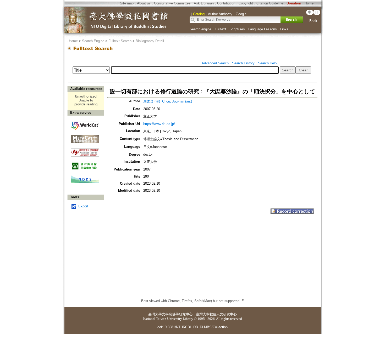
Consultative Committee (172, 3)
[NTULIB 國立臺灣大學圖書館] (85, 150)
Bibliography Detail (150, 41)
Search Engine (93, 41)
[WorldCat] (85, 124)
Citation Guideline (269, 3)
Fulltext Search (119, 41)
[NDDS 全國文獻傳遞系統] (85, 182)
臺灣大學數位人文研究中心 (216, 314)
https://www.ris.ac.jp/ (159, 124)
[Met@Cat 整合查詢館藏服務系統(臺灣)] (85, 137)
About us (144, 3)
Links (284, 29)
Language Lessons (262, 29)
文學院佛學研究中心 (177, 314)
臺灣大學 (155, 314)
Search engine (200, 29)
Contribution (226, 3)
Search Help (267, 63)
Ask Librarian (204, 3)
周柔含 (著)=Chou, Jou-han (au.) (167, 101)
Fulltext (220, 29)
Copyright (246, 3)
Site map (127, 3)
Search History (243, 63)
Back (313, 21)
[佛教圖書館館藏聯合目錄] (85, 164)
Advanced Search (215, 63)
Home (309, 3)
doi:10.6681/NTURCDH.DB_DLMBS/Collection (192, 327)
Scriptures (237, 29)
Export (83, 206)
